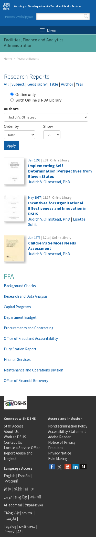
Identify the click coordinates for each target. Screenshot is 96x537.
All (6, 84)
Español (24, 475)
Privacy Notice (59, 453)
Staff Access (14, 426)
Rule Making (57, 458)
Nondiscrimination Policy (67, 426)
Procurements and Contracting (29, 327)
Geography (37, 84)
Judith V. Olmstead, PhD (49, 181)
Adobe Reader (59, 436)
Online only (25, 94)
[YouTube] (67, 466)
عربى (8, 497)
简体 (8, 489)
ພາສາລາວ (27, 526)
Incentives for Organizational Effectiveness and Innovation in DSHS (57, 208)
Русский (11, 481)
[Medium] (83, 466)
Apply (11, 145)
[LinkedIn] (75, 466)
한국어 (30, 489)
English (10, 475)
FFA (9, 276)
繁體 (18, 489)
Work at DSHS (15, 436)
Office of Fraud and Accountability (31, 338)
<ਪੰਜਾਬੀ (35, 497)
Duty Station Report (20, 349)
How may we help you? (19, 17)
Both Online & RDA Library (38, 100)
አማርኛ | (28, 513)
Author (67, 84)
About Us (11, 431)
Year (79, 84)
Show (48, 126)
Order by (11, 126)
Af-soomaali (13, 505)
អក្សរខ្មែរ (21, 497)
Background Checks (20, 285)
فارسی (10, 518)
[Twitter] (59, 466)
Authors (11, 108)
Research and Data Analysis (26, 296)
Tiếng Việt (12, 513)
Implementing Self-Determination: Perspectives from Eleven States (60, 171)
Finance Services (17, 359)
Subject (18, 84)
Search (86, 16)
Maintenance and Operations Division (33, 370)
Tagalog (10, 526)
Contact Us (13, 442)
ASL (20, 531)
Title (53, 84)
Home (8, 58)
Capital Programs (17, 306)
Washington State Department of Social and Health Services (47, 6)
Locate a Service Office (22, 447)
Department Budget (20, 317)
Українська (34, 505)
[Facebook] (51, 466)
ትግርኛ (10, 531)
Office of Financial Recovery (26, 380)
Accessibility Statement (67, 431)
